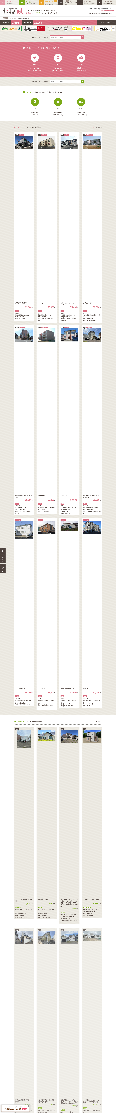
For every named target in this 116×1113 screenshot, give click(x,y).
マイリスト (2, 557)
